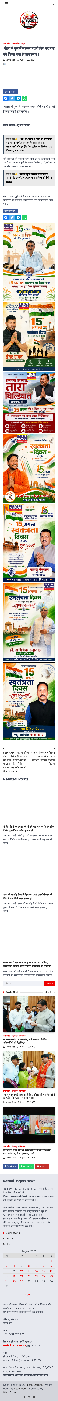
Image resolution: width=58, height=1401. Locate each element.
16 (51, 1271)
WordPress (9, 1392)
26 (21, 1281)
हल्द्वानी (23, 43)
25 (14, 1281)
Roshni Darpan (34, 1384)
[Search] (52, 3)
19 (21, 1276)
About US (8, 1238)
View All (49, 992)
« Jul (27, 1294)
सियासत (22, 1036)
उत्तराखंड (6, 43)
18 (14, 1276)
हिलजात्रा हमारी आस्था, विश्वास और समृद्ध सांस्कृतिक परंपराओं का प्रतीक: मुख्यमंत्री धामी (27, 1151)
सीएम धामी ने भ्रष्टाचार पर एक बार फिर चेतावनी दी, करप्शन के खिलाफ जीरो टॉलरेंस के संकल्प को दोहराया (27, 964)
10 (7, 1271)
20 (28, 1276)
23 (51, 1276)
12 (21, 1271)
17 (7, 1276)
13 (29, 1271)
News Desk (11, 60)
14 (36, 1271)
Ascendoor (20, 1388)
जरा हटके (15, 43)
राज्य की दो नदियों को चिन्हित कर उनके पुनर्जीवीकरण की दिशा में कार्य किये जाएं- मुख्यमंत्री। (27, 896)
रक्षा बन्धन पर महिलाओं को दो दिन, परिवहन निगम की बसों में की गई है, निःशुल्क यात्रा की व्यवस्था (29, 1096)
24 (6, 1281)
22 (43, 1276)
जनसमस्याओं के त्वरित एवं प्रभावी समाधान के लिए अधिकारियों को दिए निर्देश (25, 1041)
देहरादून (14, 1036)
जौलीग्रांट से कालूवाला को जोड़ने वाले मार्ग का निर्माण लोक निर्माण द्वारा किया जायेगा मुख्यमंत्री (28, 828)
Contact (7, 1244)
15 (43, 1271)
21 (36, 1276)
